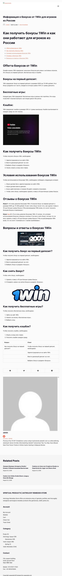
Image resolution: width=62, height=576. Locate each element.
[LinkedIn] (52, 371)
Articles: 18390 (7, 438)
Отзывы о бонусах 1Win (13, 56)
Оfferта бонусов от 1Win (14, 48)
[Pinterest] (38, 371)
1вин (8, 214)
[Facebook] (10, 371)
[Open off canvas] (58, 6)
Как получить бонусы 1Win (14, 51)
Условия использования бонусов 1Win (18, 53)
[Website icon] (4, 436)
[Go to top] (0, 1)
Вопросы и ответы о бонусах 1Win (17, 58)
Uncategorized (23, 24)
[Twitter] (24, 371)
